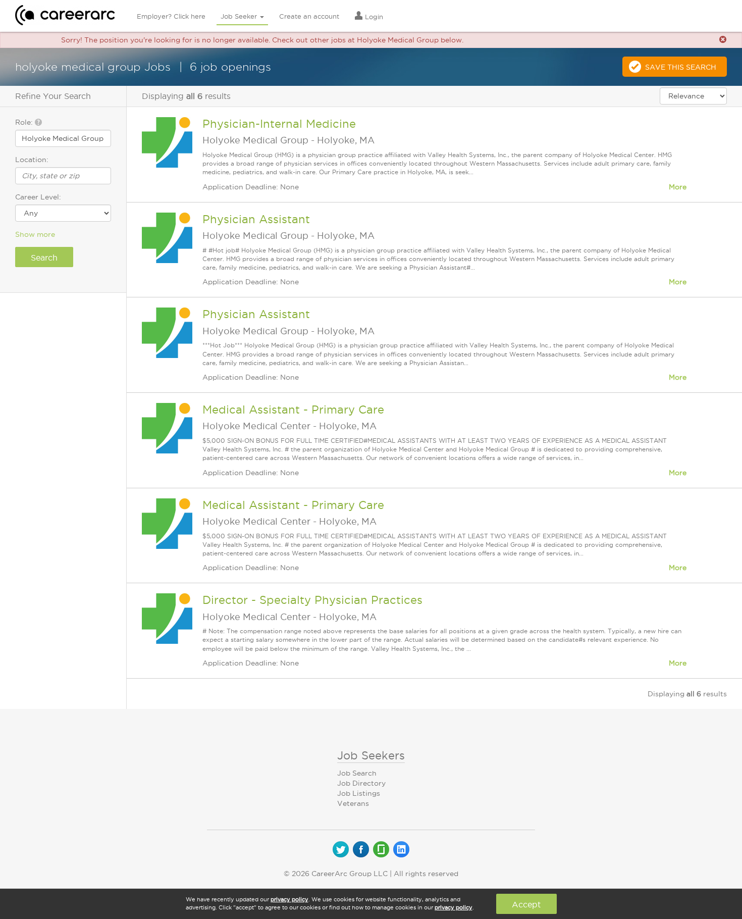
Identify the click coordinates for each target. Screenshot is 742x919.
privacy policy (289, 899)
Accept (526, 904)
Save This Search (680, 67)
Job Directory (361, 783)
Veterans (353, 803)
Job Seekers (371, 755)
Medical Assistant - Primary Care (293, 409)
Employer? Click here (171, 16)
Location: (31, 160)
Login (373, 16)
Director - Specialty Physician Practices (312, 600)
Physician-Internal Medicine (279, 124)
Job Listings (358, 793)
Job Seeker (240, 16)
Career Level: (38, 197)
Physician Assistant (256, 219)
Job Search (357, 773)
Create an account (309, 16)
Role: (25, 122)
